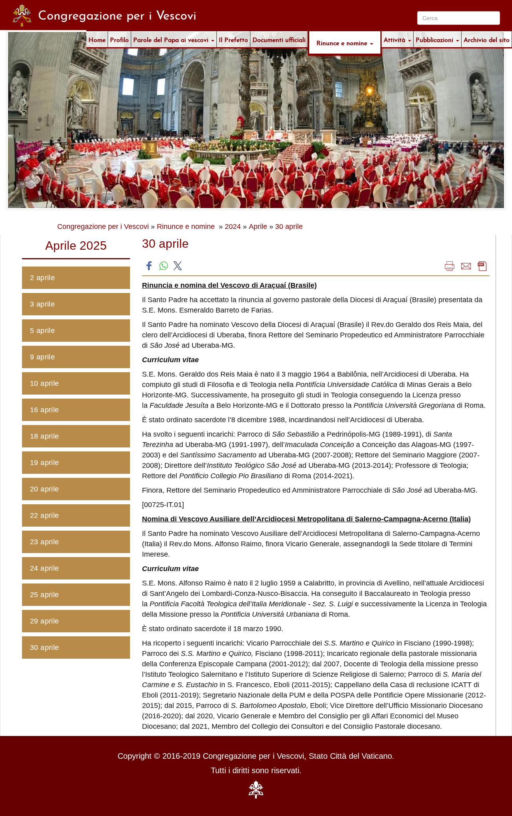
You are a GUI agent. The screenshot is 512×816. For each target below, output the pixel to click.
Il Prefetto (233, 39)
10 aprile (44, 383)
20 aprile (44, 489)
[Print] (449, 266)
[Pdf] (482, 266)
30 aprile (289, 227)
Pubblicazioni (435, 39)
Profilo (119, 39)
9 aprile (42, 357)
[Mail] (466, 266)
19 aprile (44, 463)
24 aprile (44, 568)
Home (97, 39)
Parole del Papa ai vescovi (171, 39)
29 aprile (44, 621)
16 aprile (44, 410)
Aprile (258, 227)
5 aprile (42, 331)
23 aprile (44, 542)
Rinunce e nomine (342, 42)
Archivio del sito (487, 39)
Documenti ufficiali (279, 39)
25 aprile (44, 595)
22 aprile (44, 515)
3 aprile (42, 304)
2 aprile (42, 278)
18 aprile (44, 436)
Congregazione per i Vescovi (103, 227)
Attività (395, 39)
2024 (233, 227)
